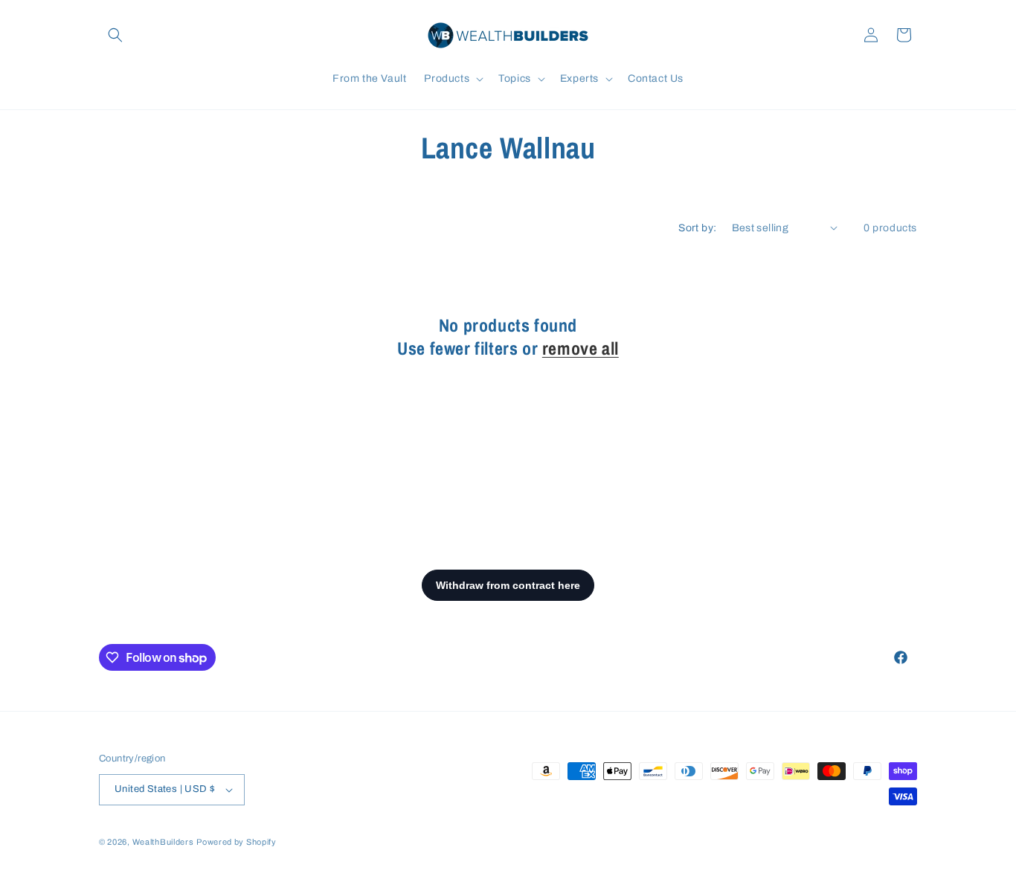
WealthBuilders (163, 841)
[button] (115, 35)
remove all (580, 348)
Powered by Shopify (236, 841)
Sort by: (697, 228)
